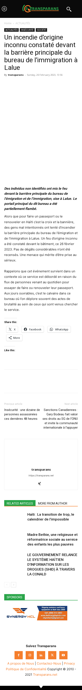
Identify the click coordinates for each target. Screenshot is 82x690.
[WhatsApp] (28, 84)
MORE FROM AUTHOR (52, 503)
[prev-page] (6, 584)
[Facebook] (8, 84)
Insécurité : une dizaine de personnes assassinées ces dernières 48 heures (22, 414)
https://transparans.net (41, 475)
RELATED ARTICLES (20, 503)
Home (8, 23)
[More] (47, 84)
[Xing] (41, 483)
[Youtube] (63, 655)
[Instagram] (30, 655)
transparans (16, 74)
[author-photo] (41, 463)
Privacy (69, 663)
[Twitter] (18, 84)
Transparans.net (45, 675)
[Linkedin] (37, 84)
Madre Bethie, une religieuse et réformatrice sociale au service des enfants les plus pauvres (52, 539)
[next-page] (13, 584)
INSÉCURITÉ (27, 29)
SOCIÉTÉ (41, 29)
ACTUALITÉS (23, 23)
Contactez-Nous (49, 663)
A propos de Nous (20, 663)
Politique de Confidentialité (26, 669)
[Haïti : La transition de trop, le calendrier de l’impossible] (14, 519)
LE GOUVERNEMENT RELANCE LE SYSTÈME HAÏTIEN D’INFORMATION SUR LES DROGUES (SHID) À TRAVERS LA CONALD (52, 564)
